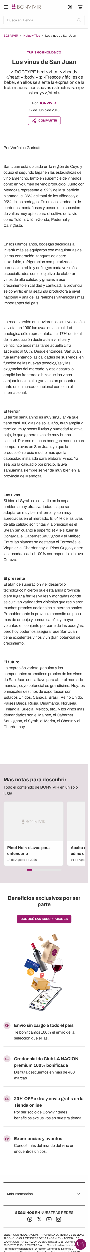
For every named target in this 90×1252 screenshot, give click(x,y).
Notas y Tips (31, 35)
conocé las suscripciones (44, 919)
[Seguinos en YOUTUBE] (49, 1219)
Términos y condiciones (19, 1248)
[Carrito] (80, 7)
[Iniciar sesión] (70, 7)
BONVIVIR (10, 35)
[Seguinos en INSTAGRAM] (58, 1219)
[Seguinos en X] (39, 1219)
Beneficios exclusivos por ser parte (44, 901)
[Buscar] (6, 7)
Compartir (47, 120)
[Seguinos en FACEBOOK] (30, 1219)
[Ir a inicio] (27, 7)
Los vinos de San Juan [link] (60, 35)
